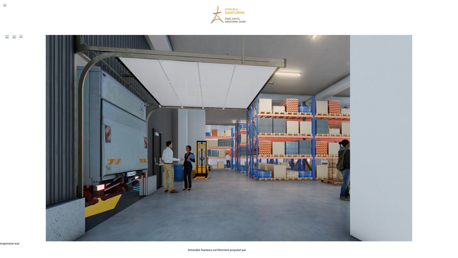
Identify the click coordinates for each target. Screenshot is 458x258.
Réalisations (40, 251)
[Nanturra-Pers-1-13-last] (229, 240)
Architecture (67, 251)
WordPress (254, 250)
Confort (94, 251)
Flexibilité (121, 251)
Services (148, 251)
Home (13, 251)
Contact (174, 251)
